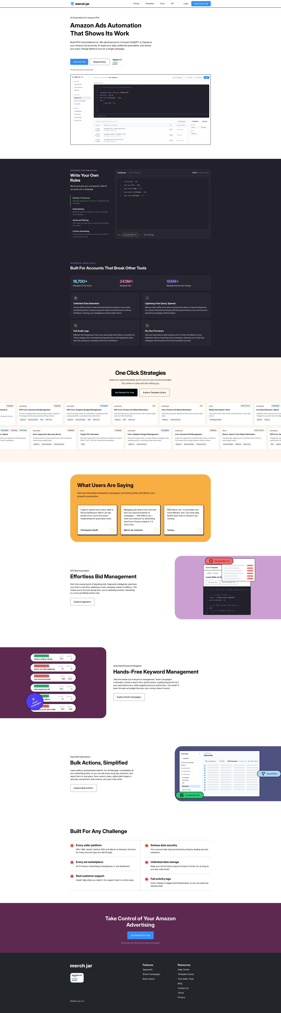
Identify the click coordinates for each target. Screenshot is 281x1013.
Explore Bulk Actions (83, 788)
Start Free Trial (201, 4)
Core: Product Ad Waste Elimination (158, 410)
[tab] (89, 200)
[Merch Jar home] (79, 3)
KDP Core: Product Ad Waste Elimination (112, 410)
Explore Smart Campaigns (129, 697)
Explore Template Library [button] (154, 392)
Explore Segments (82, 602)
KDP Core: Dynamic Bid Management (16, 410)
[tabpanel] (163, 204)
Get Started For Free (140, 935)
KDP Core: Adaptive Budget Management (65, 410)
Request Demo (100, 62)
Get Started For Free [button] (124, 392)
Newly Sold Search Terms (200, 410)
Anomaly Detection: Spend (249, 410)
